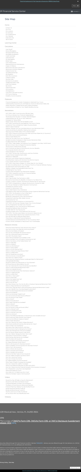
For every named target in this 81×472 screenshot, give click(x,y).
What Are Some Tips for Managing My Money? (19, 329)
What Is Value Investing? (12, 126)
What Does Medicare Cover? (14, 370)
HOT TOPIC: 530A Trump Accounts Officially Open (19, 113)
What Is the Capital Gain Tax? (14, 279)
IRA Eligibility (9, 74)
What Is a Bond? (10, 304)
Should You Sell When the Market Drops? (17, 382)
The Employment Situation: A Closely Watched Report (21, 116)
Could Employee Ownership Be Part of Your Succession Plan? (23, 219)
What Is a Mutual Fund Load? (14, 312)
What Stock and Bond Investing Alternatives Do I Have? (21, 324)
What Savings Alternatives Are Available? (17, 337)
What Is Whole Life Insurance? (14, 349)
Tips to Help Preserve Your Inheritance (16, 190)
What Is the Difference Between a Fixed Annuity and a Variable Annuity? (26, 315)
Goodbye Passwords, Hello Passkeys (16, 141)
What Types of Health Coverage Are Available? (18, 362)
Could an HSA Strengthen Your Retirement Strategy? (20, 171)
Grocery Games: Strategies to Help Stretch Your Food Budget (23, 221)
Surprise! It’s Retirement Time (14, 188)
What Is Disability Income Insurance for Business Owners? (22, 345)
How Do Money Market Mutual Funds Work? (18, 332)
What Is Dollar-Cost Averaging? (14, 325)
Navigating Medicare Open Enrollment (16, 208)
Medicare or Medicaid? (12, 156)
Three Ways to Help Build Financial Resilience (18, 218)
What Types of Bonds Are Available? (16, 302)
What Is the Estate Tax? (12, 281)
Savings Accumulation (12, 81)
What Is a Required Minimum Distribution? (18, 286)
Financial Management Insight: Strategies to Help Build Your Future (24, 102)
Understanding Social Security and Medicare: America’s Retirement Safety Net (27, 103)
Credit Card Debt (10, 56)
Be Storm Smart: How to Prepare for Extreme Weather (21, 145)
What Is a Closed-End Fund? (13, 310)
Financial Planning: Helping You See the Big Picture (20, 387)
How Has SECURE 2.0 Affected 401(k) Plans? (18, 216)
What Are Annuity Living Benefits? (15, 256)
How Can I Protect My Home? (14, 359)
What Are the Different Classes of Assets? (17, 319)
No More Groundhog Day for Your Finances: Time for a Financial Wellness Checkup (28, 165)
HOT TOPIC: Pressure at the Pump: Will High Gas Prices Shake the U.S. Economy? (28, 133)
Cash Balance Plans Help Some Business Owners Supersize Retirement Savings (28, 191)
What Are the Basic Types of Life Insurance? (18, 374)
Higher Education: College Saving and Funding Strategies (22, 105)
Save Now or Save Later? (12, 276)
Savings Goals (9, 79)
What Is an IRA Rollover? (12, 246)
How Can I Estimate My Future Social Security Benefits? (21, 266)
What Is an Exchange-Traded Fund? (15, 294)
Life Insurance (9, 89)
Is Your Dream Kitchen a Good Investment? (18, 161)
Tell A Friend (9, 39)
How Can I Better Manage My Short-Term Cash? (19, 334)
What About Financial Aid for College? (16, 335)
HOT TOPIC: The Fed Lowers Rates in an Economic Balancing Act (24, 213)
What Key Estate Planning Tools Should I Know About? (21, 227)
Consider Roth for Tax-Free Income (15, 209)
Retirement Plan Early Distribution (15, 67)
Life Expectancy (10, 91)
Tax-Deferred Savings (11, 72)
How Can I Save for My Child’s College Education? (19, 322)
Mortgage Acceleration (12, 54)
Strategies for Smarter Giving (14, 186)
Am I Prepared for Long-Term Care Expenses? (18, 369)
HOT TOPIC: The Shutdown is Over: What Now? (19, 193)
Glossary (8, 397)
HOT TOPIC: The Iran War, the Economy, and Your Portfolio (22, 153)
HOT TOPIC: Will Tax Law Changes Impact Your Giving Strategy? (23, 203)
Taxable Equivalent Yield (12, 82)
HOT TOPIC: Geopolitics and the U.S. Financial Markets (21, 173)
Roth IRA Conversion (11, 76)
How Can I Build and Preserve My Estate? (17, 234)
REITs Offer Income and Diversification (16, 135)
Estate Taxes (9, 61)
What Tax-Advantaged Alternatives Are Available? (19, 290)
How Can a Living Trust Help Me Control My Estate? (20, 229)
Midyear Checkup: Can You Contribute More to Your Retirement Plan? (25, 128)
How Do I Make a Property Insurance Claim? (18, 355)
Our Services (9, 33)
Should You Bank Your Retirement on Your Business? (20, 262)
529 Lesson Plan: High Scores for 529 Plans (17, 327)
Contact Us (9, 28)
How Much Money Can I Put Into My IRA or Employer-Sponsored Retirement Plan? (28, 284)
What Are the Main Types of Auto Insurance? (18, 354)
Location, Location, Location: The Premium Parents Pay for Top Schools (25, 181)
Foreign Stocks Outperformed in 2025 (16, 155)
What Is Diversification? (12, 300)
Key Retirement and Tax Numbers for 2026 (17, 166)
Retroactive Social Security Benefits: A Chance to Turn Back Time (24, 180)
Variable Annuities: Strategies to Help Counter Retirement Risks (23, 140)
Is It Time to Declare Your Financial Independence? (20, 115)
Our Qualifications (11, 34)
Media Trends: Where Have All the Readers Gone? (19, 121)
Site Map (11, 462)
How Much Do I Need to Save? (14, 257)
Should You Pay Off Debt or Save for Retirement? (19, 380)
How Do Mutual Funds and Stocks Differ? (17, 307)
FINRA (38, 443)
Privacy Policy (4, 462)
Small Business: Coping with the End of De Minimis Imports (22, 160)
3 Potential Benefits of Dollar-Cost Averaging (18, 383)
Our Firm (8, 29)
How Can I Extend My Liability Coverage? (17, 364)
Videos (7, 377)
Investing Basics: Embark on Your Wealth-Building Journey (22, 107)
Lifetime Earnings (11, 87)
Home (7, 25)
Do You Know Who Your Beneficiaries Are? (17, 393)
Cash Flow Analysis (11, 84)
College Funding (10, 77)
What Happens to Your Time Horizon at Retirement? (20, 206)
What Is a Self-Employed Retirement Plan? (17, 267)
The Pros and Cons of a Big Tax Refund (16, 392)
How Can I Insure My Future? (14, 357)
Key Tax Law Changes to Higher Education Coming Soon (21, 185)
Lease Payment (10, 57)
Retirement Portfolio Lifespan (14, 69)
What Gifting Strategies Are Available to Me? (18, 237)
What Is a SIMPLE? (11, 244)
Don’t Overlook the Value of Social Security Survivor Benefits (22, 148)
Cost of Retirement (11, 62)
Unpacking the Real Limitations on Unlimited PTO (19, 201)
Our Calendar (9, 36)
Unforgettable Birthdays (12, 261)
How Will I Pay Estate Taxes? (14, 236)
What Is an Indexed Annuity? (14, 269)
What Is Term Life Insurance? (14, 347)
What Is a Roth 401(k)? (12, 247)
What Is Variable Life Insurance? (14, 352)
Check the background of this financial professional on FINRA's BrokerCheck (39, 1)
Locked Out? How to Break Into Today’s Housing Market (21, 125)
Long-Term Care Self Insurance (14, 92)
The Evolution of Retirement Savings (16, 146)
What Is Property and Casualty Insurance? (17, 340)
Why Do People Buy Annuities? (14, 254)
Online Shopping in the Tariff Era (15, 151)
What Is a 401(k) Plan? (12, 274)
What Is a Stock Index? (12, 305)
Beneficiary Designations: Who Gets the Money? (19, 196)
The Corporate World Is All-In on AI (15, 150)
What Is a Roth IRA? (11, 277)
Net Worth (9, 86)
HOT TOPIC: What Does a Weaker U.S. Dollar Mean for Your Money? (24, 163)
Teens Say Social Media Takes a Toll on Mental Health (20, 131)
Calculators (9, 46)
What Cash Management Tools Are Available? (18, 330)
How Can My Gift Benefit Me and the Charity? (18, 232)
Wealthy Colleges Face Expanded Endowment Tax (19, 168)
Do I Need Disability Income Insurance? (16, 360)
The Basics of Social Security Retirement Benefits (19, 385)
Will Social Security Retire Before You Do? (17, 264)
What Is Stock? (10, 299)
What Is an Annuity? (11, 314)
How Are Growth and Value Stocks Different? (18, 295)
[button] (75, 5)
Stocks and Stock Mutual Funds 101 (15, 388)
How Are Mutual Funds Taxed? (14, 297)
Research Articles (11, 225)
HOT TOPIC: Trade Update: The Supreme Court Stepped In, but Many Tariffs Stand (28, 143)
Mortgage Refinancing (12, 52)
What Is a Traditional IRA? (13, 272)
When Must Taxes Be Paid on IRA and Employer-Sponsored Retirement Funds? (27, 287)
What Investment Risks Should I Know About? (18, 317)
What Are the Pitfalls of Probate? (15, 231)
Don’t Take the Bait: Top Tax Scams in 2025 (17, 178)
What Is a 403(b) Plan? (12, 252)
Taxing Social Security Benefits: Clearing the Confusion (21, 130)
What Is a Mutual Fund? (12, 309)
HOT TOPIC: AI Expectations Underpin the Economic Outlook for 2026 (25, 183)
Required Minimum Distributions (15, 64)
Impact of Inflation (11, 66)
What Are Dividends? (11, 292)
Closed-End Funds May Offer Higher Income (18, 198)
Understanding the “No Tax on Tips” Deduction (18, 118)
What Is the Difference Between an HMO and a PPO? (20, 365)
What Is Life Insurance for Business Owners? (18, 344)
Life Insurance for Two (12, 200)
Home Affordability (11, 51)
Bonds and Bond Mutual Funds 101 (15, 390)
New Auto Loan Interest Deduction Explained (18, 158)
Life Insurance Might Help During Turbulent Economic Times (22, 214)
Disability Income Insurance (13, 96)
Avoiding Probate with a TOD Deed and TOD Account (20, 211)
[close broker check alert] (77, 1)
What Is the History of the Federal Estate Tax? (18, 241)
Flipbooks (8, 99)
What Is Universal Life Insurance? (15, 350)
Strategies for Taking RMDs (13, 120)
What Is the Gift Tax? (11, 282)
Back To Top (74, 467)
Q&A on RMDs (10, 176)
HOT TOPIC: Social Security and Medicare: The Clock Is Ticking (23, 123)
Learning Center (11, 43)
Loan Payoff (9, 49)
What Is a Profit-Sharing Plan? (14, 249)
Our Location (9, 31)
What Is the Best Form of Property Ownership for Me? (21, 239)
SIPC (41, 443)
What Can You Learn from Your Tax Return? (18, 138)
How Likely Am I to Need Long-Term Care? (17, 372)
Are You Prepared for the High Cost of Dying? (18, 205)
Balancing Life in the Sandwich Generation (17, 195)
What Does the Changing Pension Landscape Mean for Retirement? (24, 259)
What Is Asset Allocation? (13, 320)
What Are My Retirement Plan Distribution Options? (20, 271)
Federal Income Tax (11, 71)
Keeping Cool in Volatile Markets (15, 175)
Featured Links (10, 38)
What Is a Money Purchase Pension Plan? (17, 251)
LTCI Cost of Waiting (11, 94)
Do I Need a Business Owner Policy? (16, 342)
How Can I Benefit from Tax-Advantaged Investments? (21, 289)
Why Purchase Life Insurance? (14, 339)
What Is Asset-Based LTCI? (13, 136)
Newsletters (9, 110)
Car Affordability (10, 59)
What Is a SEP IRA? (11, 242)
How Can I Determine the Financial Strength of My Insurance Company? (26, 367)
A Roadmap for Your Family (13, 170)
